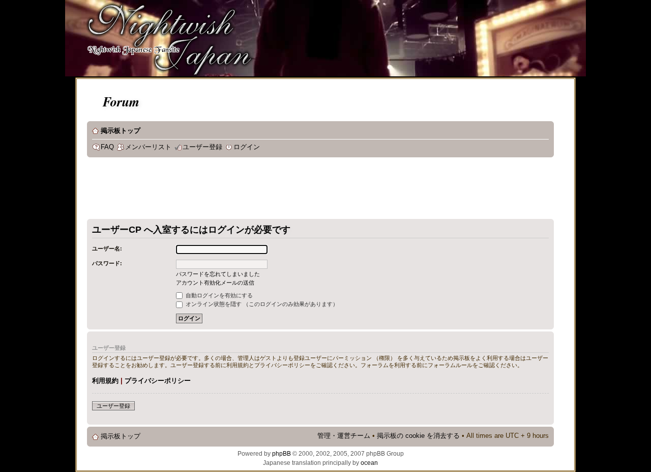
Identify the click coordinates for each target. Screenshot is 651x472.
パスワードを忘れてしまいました (218, 274)
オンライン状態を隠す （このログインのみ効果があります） (261, 304)
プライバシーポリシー (158, 380)
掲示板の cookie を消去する (418, 435)
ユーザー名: (107, 248)
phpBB (281, 454)
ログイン (246, 147)
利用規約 (105, 380)
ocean (369, 463)
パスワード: (107, 263)
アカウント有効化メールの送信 (215, 283)
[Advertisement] (272, 190)
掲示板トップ (120, 130)
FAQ (107, 147)
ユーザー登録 (202, 147)
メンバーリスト (148, 147)
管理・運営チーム (343, 435)
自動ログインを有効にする (218, 295)
